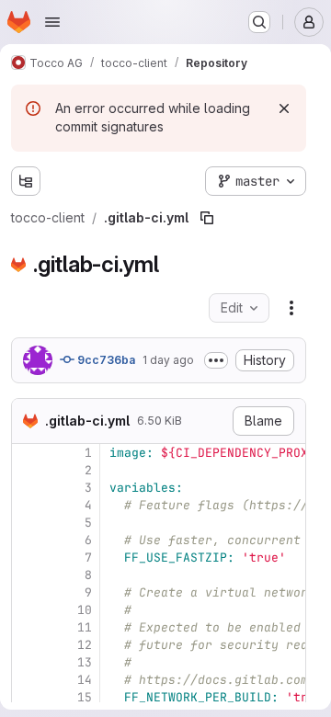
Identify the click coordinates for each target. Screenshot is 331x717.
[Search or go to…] (259, 22)
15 (84, 697)
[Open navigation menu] (52, 22)
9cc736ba (104, 360)
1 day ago (168, 360)
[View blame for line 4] (27, 505)
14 (84, 680)
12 (84, 645)
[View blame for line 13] (27, 662)
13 (84, 662)
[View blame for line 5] (27, 522)
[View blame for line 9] (27, 592)
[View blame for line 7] (27, 557)
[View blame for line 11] (27, 627)
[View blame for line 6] (27, 540)
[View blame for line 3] (27, 487)
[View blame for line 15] (27, 697)
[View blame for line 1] (27, 452)
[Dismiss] (284, 108)
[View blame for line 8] (27, 575)
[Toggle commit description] (216, 360)
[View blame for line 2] (27, 470)
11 (84, 627)
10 (84, 610)
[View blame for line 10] (27, 610)
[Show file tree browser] (25, 181)
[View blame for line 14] (27, 680)
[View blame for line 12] (27, 645)
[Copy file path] (207, 218)
